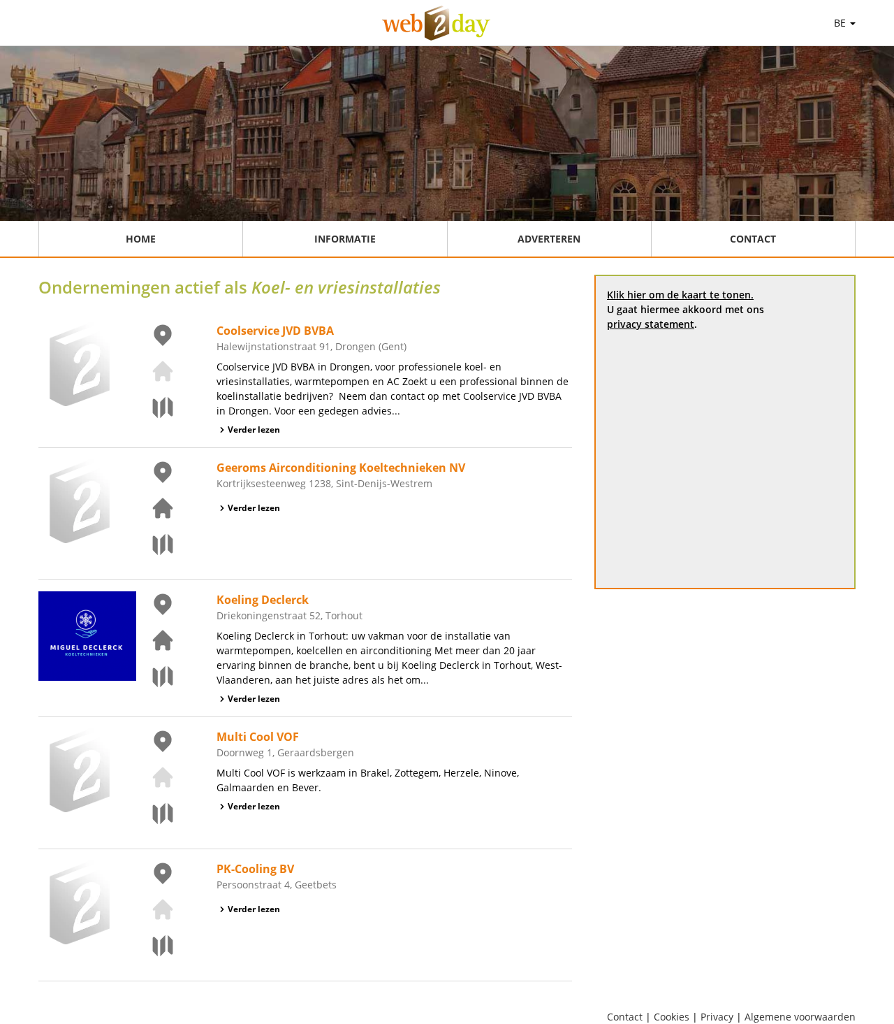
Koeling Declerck (263, 599)
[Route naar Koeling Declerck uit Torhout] (154, 676)
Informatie (345, 238)
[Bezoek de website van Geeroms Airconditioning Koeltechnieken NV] (154, 508)
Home (141, 238)
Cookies (671, 1016)
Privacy (717, 1016)
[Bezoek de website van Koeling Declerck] (154, 640)
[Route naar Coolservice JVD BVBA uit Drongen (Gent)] (154, 407)
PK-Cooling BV (255, 869)
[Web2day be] (436, 23)
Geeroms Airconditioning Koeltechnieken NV (341, 467)
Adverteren (549, 238)
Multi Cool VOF (258, 736)
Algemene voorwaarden (800, 1016)
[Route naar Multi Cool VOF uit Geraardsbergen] (154, 813)
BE (841, 22)
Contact (753, 238)
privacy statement (650, 324)
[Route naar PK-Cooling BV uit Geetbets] (154, 945)
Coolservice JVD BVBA (275, 330)
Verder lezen (254, 429)
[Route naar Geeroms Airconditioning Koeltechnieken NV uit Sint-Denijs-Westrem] (154, 544)
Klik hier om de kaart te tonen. (680, 294)
